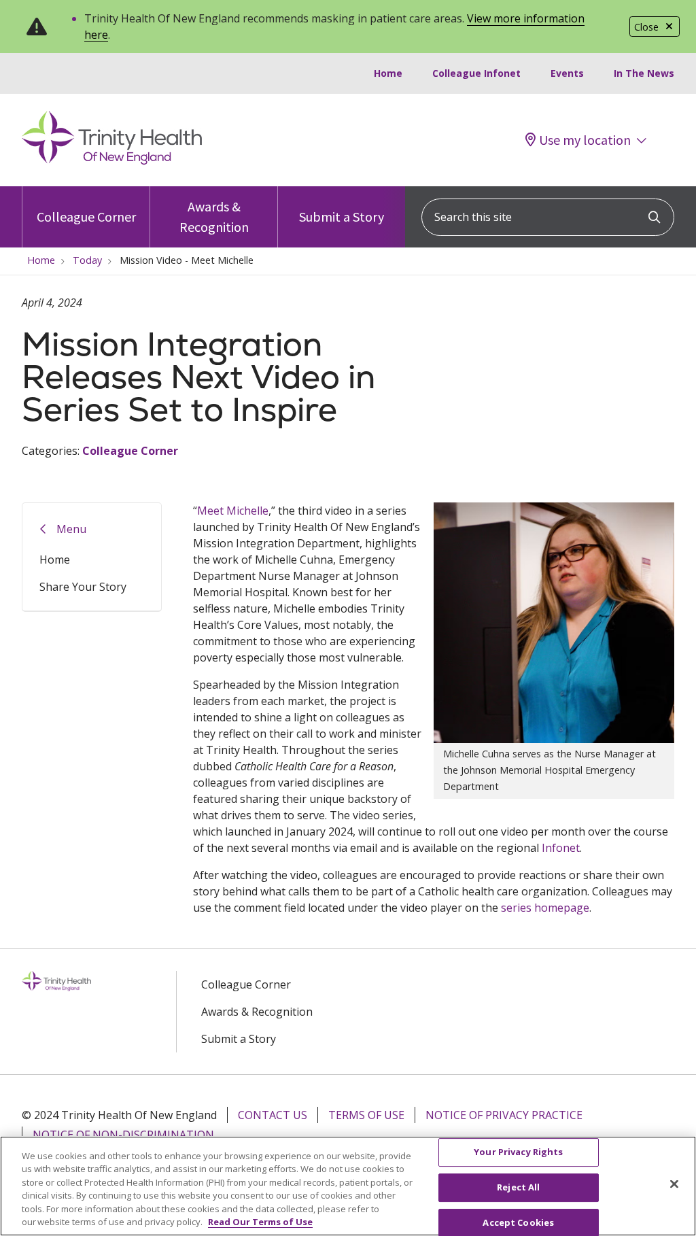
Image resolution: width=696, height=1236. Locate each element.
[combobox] (547, 217)
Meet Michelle (232, 510)
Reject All (518, 1187)
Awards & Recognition (214, 216)
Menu (71, 528)
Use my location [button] (585, 140)
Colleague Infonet (476, 73)
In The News (644, 73)
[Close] (674, 1184)
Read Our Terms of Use (260, 1222)
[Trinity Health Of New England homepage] (112, 161)
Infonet (561, 847)
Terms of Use (366, 1115)
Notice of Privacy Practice (503, 1115)
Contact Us (272, 1115)
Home (388, 73)
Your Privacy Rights (518, 1152)
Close (646, 26)
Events (567, 73)
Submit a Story (341, 216)
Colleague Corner (86, 216)
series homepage (545, 907)
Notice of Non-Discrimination (123, 1134)
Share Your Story (82, 586)
